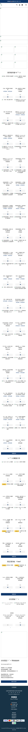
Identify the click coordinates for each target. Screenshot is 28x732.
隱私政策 (14, 712)
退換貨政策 (14, 716)
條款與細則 (14, 714)
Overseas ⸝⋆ (13, 707)
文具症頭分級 (14, 702)
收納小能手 (14, 681)
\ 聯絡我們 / (14, 717)
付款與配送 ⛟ (14, 706)
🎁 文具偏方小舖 (14, 704)
